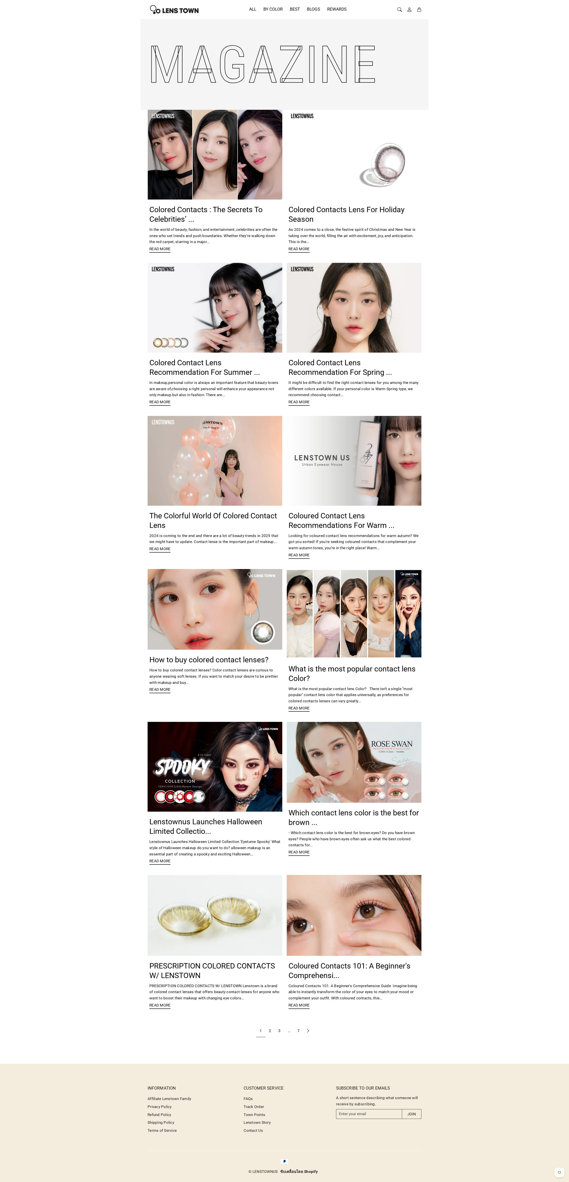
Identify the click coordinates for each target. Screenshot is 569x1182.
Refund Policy (159, 1114)
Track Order (254, 1106)
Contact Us (253, 1130)
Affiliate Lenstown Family (169, 1098)
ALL (252, 9)
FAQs (248, 1098)
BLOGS (313, 9)
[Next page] (308, 1030)
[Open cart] (419, 9)
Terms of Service (162, 1130)
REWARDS (337, 9)
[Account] (409, 9)
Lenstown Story (257, 1122)
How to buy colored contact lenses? (208, 659)
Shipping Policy (161, 1122)
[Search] (400, 9)
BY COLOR (273, 9)
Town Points (254, 1114)
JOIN (411, 1114)
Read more (159, 249)
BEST (295, 9)
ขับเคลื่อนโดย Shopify (299, 1171)
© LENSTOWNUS (263, 1171)
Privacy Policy (160, 1106)
